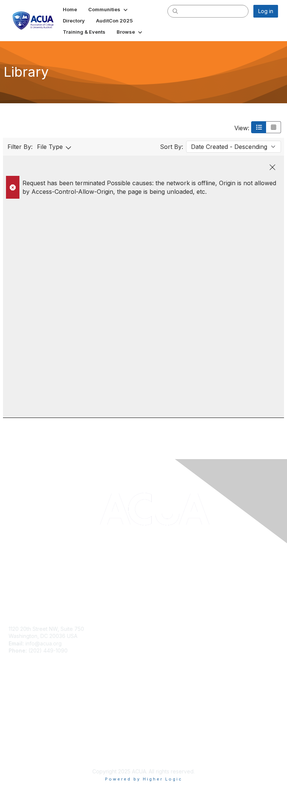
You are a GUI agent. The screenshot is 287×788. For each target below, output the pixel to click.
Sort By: (171, 146)
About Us (20, 745)
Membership (24, 696)
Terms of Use (25, 752)
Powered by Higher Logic (143, 779)
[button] (109, 9)
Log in (265, 11)
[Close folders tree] (272, 167)
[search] (175, 11)
